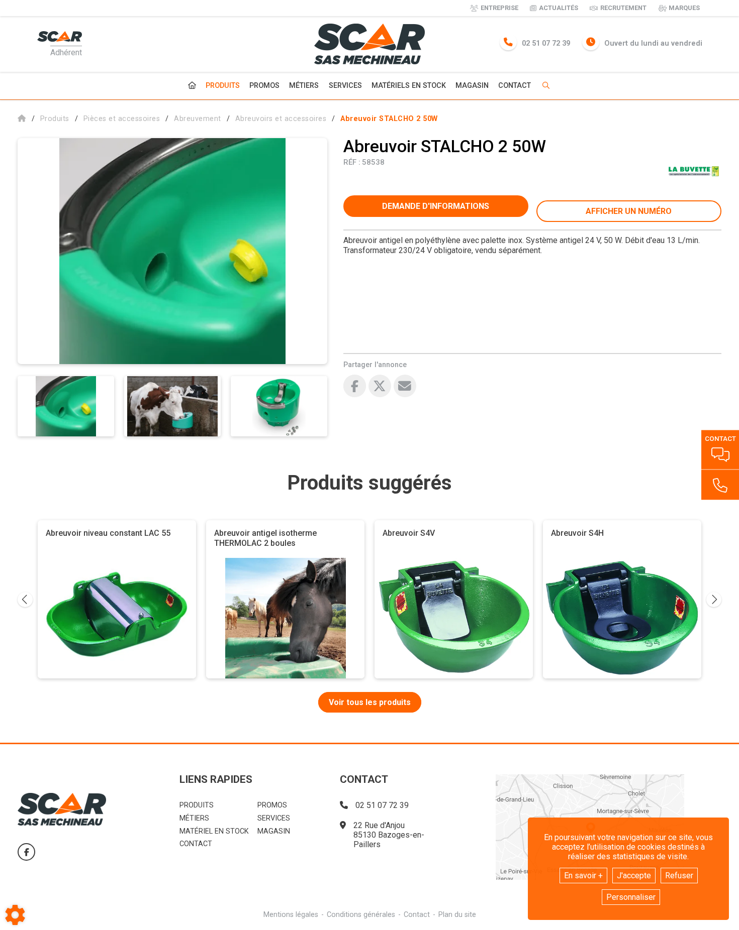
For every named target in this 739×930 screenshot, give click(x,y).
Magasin (472, 85)
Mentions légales (290, 914)
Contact (514, 85)
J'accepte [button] (634, 875)
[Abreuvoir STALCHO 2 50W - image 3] (279, 406)
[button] (389, 118)
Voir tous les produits (370, 702)
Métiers (304, 85)
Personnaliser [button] (631, 897)
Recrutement (623, 8)
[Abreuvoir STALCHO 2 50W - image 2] (172, 406)
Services (345, 85)
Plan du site (457, 914)
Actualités (558, 8)
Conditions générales (361, 914)
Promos (264, 85)
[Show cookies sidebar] (15, 915)
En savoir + (583, 875)
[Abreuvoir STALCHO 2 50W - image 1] (66, 406)
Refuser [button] (679, 875)
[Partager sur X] (379, 386)
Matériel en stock (214, 831)
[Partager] (405, 386)
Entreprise (499, 8)
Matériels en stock (409, 85)
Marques (684, 8)
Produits (223, 85)
